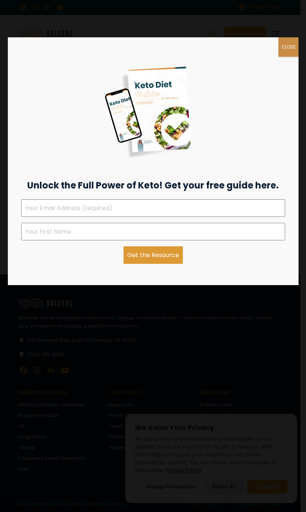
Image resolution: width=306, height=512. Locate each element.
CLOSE (288, 47)
